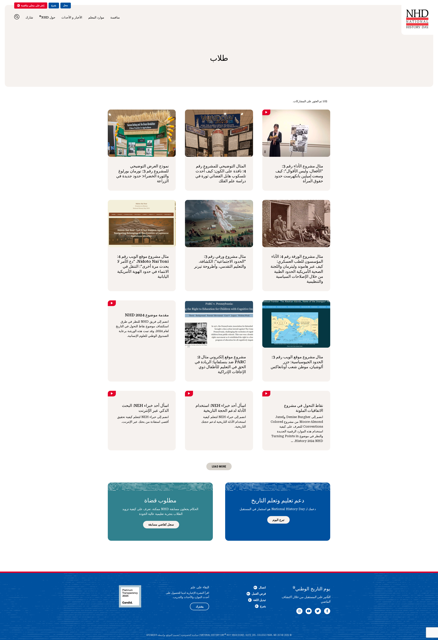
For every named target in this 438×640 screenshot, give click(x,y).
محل (65, 5)
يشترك (199, 606)
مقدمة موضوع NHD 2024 (147, 315)
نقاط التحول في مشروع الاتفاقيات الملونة (303, 408)
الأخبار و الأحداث (71, 17)
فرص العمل (259, 593)
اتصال (262, 587)
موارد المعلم (96, 17)
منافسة (115, 17)
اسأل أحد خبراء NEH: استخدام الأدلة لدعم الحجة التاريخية (221, 408)
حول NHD (47, 17)
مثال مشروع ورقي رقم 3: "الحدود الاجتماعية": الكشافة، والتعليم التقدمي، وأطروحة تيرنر (220, 261)
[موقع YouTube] (309, 611)
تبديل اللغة (259, 600)
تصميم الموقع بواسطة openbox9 (162, 634)
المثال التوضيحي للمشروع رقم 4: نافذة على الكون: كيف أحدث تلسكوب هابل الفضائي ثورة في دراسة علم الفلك (220, 173)
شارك (29, 17)
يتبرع (53, 5)
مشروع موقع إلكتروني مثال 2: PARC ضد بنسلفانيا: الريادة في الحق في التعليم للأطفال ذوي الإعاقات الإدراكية (220, 364)
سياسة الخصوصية (190, 634)
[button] (16, 16)
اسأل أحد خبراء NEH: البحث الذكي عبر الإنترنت (145, 408)
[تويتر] (318, 611)
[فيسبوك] (327, 611)
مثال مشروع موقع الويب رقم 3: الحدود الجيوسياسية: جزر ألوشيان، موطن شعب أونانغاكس (297, 361)
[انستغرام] (299, 611)
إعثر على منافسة (32, 5)
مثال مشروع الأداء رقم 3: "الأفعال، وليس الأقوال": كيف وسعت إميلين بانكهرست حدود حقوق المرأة (298, 173)
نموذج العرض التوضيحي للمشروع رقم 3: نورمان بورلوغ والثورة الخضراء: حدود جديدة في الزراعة (142, 173)
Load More (219, 466)
